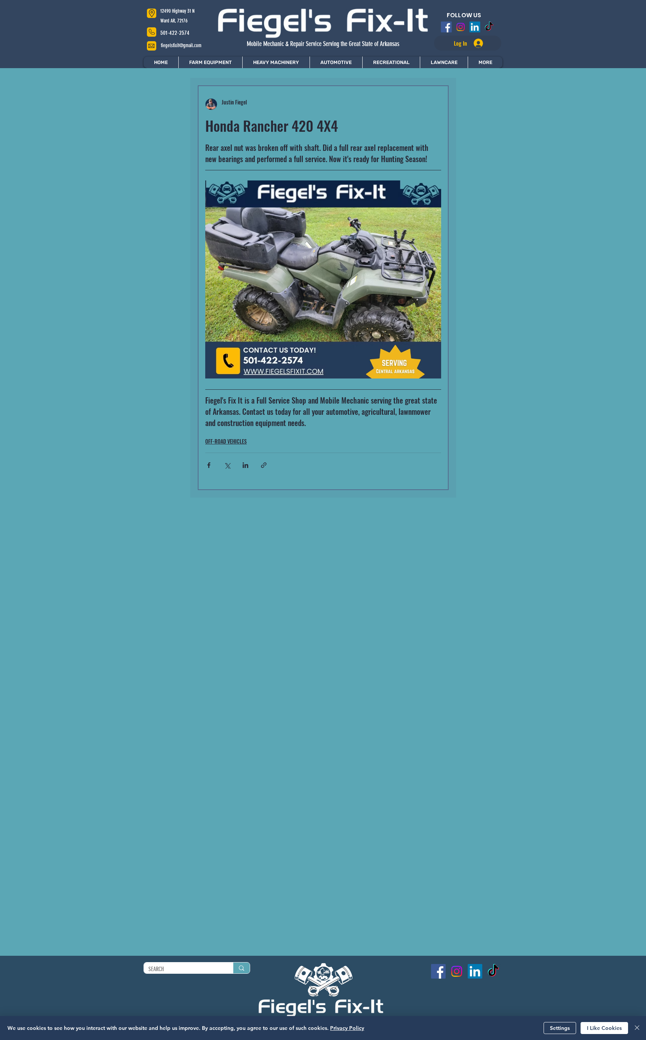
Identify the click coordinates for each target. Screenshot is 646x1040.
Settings (560, 1028)
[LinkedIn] (476, 27)
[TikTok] (491, 27)
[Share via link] (263, 465)
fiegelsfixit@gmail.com (181, 45)
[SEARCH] (241, 968)
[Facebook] (444, 27)
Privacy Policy (347, 1028)
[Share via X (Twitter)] (227, 465)
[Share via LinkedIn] (245, 465)
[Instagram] (460, 27)
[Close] (637, 1028)
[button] (485, 62)
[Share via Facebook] (208, 465)
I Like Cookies (604, 1028)
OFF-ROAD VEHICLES (226, 441)
